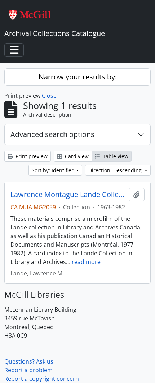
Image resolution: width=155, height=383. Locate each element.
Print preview (31, 156)
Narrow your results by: (78, 77)
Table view (114, 156)
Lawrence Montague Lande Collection (68, 194)
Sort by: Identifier (53, 170)
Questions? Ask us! (29, 361)
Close (49, 96)
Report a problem (28, 370)
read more (86, 262)
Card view (76, 156)
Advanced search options (52, 134)
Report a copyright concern (41, 379)
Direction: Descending (115, 170)
